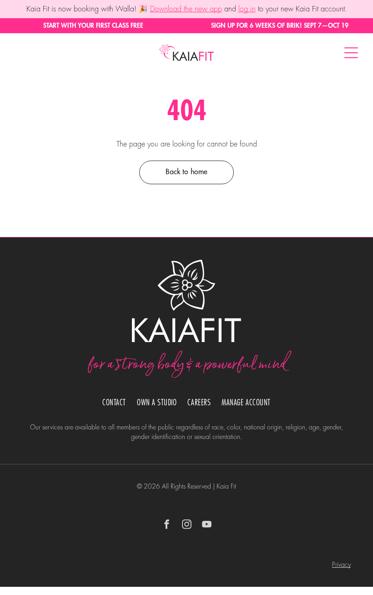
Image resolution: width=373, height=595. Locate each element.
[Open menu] (351, 53)
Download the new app (186, 9)
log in (247, 9)
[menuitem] (114, 403)
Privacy (341, 564)
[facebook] (166, 525)
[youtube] (206, 525)
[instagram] (186, 525)
